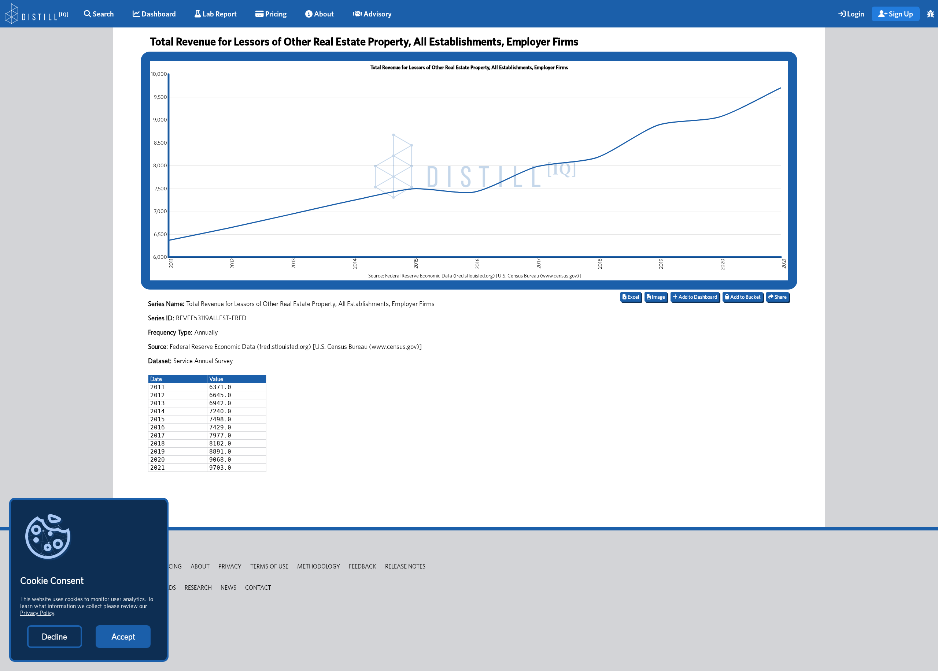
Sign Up (900, 14)
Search (102, 14)
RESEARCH (198, 587)
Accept (123, 636)
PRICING (171, 566)
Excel (633, 297)
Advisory (377, 14)
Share (780, 297)
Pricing (275, 14)
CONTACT (258, 587)
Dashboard (158, 14)
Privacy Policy (37, 613)
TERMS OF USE (269, 566)
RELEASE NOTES (405, 566)
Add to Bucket (745, 297)
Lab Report (219, 14)
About (323, 14)
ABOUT (200, 566)
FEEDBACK (362, 566)
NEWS (228, 587)
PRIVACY (229, 566)
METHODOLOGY (318, 566)
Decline (54, 636)
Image (658, 297)
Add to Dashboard (697, 297)
